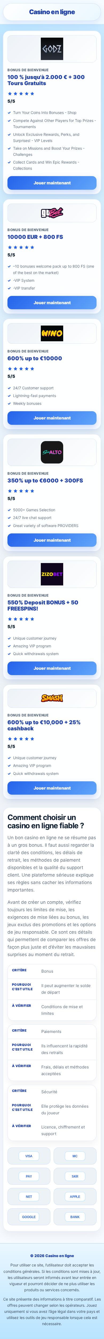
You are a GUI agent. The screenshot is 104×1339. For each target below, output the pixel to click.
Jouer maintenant (52, 182)
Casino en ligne (52, 12)
